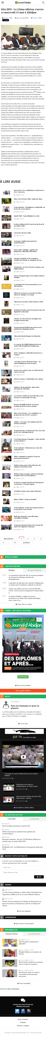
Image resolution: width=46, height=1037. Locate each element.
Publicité (23, 1022)
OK (39, 877)
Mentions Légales (23, 1025)
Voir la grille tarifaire (23, 691)
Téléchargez (23, 677)
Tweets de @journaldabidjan (9, 989)
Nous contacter (23, 1019)
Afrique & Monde (34, 570)
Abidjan (11, 570)
